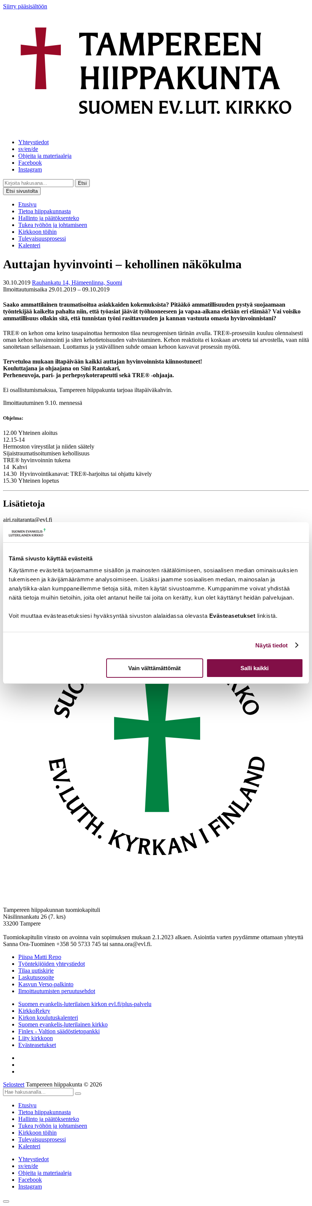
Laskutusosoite (36, 977)
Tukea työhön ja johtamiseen (52, 225)
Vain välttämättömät (154, 668)
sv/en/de (28, 149)
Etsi (82, 183)
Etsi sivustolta (22, 191)
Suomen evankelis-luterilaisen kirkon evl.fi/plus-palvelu (84, 1004)
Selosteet (13, 1084)
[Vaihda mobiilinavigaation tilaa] (6, 1201)
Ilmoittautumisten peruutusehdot (56, 991)
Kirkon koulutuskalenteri (48, 1017)
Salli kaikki (254, 668)
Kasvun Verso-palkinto (45, 984)
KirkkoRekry (34, 1011)
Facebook (30, 162)
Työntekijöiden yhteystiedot (51, 963)
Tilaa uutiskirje (36, 970)
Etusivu (27, 204)
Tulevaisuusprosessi (42, 238)
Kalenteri (29, 245)
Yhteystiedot (33, 142)
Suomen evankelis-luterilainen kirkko (63, 1024)
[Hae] (78, 1094)
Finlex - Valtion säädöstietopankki (59, 1031)
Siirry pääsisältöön (25, 6)
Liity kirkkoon (35, 1038)
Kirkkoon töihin (37, 231)
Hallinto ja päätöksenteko (48, 218)
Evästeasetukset (37, 1045)
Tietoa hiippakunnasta (44, 211)
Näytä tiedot (271, 645)
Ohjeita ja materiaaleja (45, 156)
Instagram (30, 169)
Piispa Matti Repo (39, 957)
